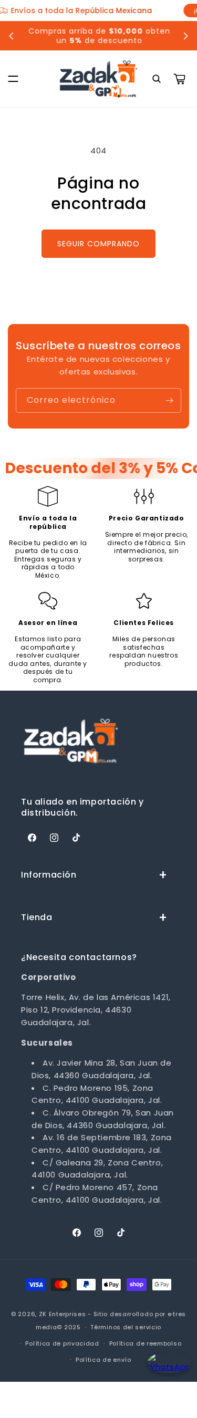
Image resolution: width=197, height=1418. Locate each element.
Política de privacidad (62, 1343)
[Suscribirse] (169, 400)
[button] (13, 78)
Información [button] (49, 875)
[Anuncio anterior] (11, 36)
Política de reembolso (145, 1343)
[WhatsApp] (166, 1372)
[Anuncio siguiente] (185, 36)
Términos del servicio (125, 1327)
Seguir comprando (98, 243)
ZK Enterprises (62, 1314)
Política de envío (103, 1360)
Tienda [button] (37, 917)
